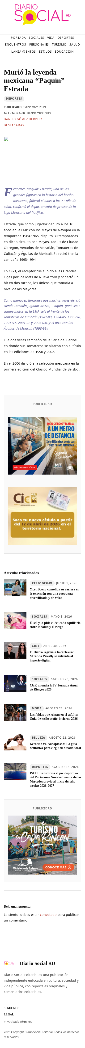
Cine (36, 646)
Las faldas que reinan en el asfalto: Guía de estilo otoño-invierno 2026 (54, 717)
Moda (37, 708)
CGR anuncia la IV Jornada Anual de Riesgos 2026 (54, 687)
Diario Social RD (37, 963)
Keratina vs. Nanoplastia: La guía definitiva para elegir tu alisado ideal (55, 746)
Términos (26, 1022)
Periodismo (42, 583)
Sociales (39, 616)
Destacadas (14, 125)
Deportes (14, 99)
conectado (48, 914)
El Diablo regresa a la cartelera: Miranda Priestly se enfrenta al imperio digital (52, 656)
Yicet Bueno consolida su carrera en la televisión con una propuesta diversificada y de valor (54, 593)
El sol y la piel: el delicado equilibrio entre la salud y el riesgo (55, 625)
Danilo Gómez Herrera (23, 119)
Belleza (38, 738)
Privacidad (10, 1022)
